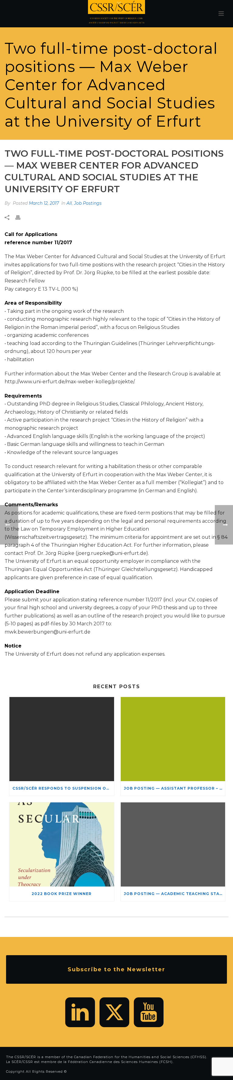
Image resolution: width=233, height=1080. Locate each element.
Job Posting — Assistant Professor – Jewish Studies (174, 788)
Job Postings (88, 203)
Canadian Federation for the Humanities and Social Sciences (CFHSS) (140, 1057)
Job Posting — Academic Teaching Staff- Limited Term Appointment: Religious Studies (174, 893)
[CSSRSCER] (116, 13)
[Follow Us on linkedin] (80, 1012)
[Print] (20, 218)
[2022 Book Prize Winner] (61, 844)
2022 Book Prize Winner (62, 893)
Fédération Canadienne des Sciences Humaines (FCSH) (120, 1062)
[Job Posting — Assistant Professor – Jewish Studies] (173, 739)
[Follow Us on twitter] (114, 1012)
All (69, 203)
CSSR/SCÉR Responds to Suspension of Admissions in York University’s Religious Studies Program (63, 788)
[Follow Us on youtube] (149, 1012)
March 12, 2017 (44, 203)
